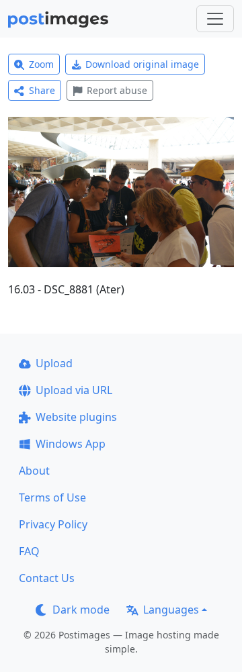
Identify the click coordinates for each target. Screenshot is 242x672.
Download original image (142, 64)
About (34, 470)
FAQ (29, 551)
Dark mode (81, 609)
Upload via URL (74, 390)
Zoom (41, 64)
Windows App (71, 443)
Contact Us (47, 578)
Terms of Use (52, 497)
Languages (171, 609)
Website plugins (76, 417)
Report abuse (117, 90)
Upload (54, 363)
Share (42, 90)
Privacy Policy (53, 524)
